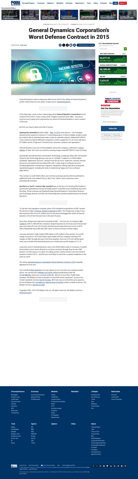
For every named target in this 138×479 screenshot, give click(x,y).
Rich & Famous (95, 397)
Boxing (33, 436)
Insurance (14, 406)
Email (74, 45)
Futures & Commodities (58, 401)
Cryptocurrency (55, 399)
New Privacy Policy (33, 465)
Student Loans (15, 397)
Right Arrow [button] (134, 15)
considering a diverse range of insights (49, 282)
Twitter (63, 45)
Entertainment (95, 395)
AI (11, 440)
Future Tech (14, 438)
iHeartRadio (125, 466)
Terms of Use (116, 135)
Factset (67, 467)
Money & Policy (35, 397)
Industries (54, 410)
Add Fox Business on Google (86, 45)
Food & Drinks (95, 406)
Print (70, 45)
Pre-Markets (55, 415)
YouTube (103, 466)
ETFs (52, 406)
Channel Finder (95, 427)
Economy (40, 3)
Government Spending (37, 395)
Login (115, 3)
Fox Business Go (96, 452)
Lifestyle (69, 3)
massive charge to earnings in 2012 (48, 211)
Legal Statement (33, 469)
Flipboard (107, 466)
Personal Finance (28, 3)
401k (12, 408)
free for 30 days (45, 280)
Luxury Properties (116, 399)
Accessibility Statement (98, 445)
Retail (53, 413)
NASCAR (33, 434)
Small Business (35, 399)
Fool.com (23, 45)
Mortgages (14, 395)
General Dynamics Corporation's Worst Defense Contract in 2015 (52, 262)
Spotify (121, 466)
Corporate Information (98, 440)
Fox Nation (94, 449)
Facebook (60, 45)
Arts (92, 408)
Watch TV (123, 3)
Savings (13, 404)
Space (13, 443)
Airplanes (94, 404)
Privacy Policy (107, 135)
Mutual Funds (55, 417)
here (50, 114)
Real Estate (79, 3)
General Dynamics (64, 102)
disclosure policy (39, 285)
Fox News (94, 447)
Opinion (54, 424)
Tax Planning (15, 413)
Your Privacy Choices (49, 465)
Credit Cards (14, 399)
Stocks (53, 395)
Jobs (92, 429)
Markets (50, 3)
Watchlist (60, 3)
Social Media (15, 429)
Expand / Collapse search (111, 3)
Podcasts (103, 3)
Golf (32, 440)
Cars (92, 401)
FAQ (92, 436)
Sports (33, 424)
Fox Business (15, 3)
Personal (114, 395)
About (93, 424)
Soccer (33, 438)
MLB (32, 431)
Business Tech (15, 434)
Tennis (33, 443)
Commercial (115, 397)
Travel (93, 399)
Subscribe (113, 128)
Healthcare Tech (16, 436)
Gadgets (13, 431)
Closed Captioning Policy (98, 443)
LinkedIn (111, 466)
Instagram (100, 466)
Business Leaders (56, 408)
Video (96, 3)
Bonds (53, 404)
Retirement (14, 410)
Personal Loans (15, 401)
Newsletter (118, 466)
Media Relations (96, 438)
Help (58, 465)
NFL (32, 427)
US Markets (54, 397)
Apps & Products (96, 454)
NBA (32, 429)
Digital (13, 427)
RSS (114, 466)
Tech (88, 3)
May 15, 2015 (55, 133)
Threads (67, 45)
